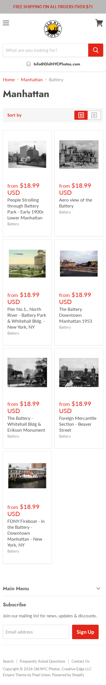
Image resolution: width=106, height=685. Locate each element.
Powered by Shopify (68, 675)
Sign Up (85, 632)
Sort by (14, 115)
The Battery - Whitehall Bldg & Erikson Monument (26, 424)
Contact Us (81, 661)
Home (9, 79)
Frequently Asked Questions (42, 661)
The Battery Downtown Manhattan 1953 (75, 315)
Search (8, 661)
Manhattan (32, 79)
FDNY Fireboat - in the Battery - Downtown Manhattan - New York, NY (26, 532)
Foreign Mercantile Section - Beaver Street (77, 424)
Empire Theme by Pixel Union (26, 675)
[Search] (95, 50)
